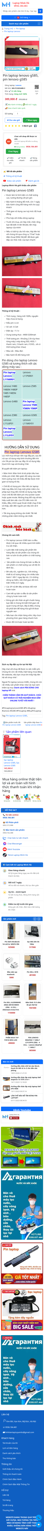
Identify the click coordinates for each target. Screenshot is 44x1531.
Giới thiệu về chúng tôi (13, 1469)
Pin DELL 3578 (32, 972)
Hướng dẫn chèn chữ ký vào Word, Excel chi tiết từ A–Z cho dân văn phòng (25, 1068)
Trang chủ (8, 28)
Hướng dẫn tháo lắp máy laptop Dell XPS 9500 (26, 1087)
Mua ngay (32, 120)
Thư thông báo (9, 1458)
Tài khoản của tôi (10, 1443)
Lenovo (18, 85)
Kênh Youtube (14, 849)
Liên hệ (6, 1495)
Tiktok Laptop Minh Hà (18, 855)
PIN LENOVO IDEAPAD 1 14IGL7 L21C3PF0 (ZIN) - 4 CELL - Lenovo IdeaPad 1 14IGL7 (32, 1042)
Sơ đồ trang (8, 1505)
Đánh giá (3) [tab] (33, 181)
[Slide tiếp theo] (39, 919)
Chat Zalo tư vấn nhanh (18, 838)
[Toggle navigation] (39, 23)
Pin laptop (20, 28)
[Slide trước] (35, 919)
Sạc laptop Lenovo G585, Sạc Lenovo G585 (11, 763)
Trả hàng (6, 1500)
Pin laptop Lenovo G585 (16, 715)
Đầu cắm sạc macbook (12, 973)
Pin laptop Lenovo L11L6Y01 (9, 432)
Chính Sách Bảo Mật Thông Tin (16, 1484)
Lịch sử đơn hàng (10, 1448)
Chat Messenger (15, 843)
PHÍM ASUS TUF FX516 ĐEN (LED (11, 1038)
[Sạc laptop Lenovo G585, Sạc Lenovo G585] (12, 746)
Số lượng (9, 113)
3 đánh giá (27, 126)
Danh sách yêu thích (12, 1453)
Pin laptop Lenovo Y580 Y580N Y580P (30, 405)
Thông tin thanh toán (12, 1474)
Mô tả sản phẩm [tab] (14, 171)
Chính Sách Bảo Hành (12, 1479)
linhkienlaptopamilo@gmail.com (19, 1432)
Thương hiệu (8, 1510)
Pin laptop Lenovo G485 (11, 725)
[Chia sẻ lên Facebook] (35, 125)
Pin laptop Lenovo (12, 31)
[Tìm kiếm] (40, 11)
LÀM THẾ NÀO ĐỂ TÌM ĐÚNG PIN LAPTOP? (24, 1097)
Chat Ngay (13, 151)
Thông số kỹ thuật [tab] (13, 176)
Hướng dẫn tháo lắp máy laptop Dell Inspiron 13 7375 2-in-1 (26, 1078)
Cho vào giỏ (14, 120)
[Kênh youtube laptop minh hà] (15, 1117)
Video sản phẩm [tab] (13, 181)
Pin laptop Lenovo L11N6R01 (9, 376)
